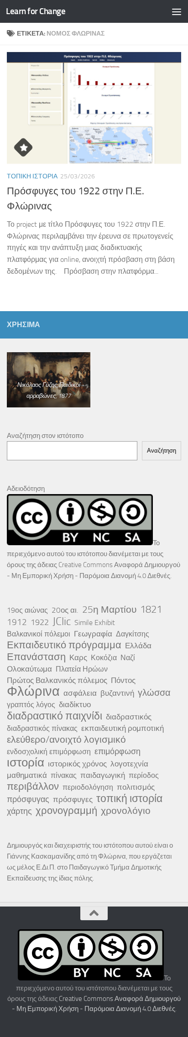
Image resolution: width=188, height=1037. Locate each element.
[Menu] (176, 11)
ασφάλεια (80, 693)
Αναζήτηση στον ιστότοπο (45, 436)
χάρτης (19, 811)
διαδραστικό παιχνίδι (54, 715)
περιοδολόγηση (88, 787)
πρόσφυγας (28, 799)
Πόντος (123, 680)
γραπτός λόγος (31, 704)
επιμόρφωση (117, 751)
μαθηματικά (27, 775)
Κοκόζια (104, 657)
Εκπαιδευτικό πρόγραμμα (64, 645)
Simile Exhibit (94, 622)
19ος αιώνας (27, 610)
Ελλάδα (138, 645)
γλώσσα (154, 692)
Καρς (78, 657)
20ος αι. (65, 610)
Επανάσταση (36, 656)
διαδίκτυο (75, 704)
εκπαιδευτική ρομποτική (122, 728)
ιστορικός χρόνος (77, 763)
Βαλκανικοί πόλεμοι (38, 634)
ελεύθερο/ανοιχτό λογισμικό (66, 739)
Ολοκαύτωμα (29, 668)
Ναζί (127, 657)
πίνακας (64, 775)
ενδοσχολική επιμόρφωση (49, 751)
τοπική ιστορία (129, 798)
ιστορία (25, 762)
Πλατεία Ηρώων (82, 669)
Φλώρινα (33, 691)
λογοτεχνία (129, 763)
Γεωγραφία (93, 633)
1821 (151, 609)
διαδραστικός (128, 716)
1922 (40, 622)
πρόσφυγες (73, 799)
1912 (17, 622)
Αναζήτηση (161, 450)
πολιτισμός (136, 787)
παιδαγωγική (102, 775)
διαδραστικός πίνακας (42, 728)
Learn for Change (35, 11)
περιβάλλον (33, 786)
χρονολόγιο (126, 810)
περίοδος (144, 775)
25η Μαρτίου (109, 609)
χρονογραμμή (66, 810)
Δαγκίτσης (132, 634)
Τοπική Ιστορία (32, 176)
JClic (61, 621)
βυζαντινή (117, 693)
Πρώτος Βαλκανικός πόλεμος (57, 680)
